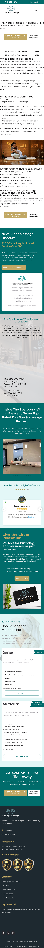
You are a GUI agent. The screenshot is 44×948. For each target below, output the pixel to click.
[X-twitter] (8, 933)
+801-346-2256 (10, 386)
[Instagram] (13, 933)
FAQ (3, 260)
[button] (5, 456)
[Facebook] (3, 933)
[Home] (11, 10)
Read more (31, 517)
